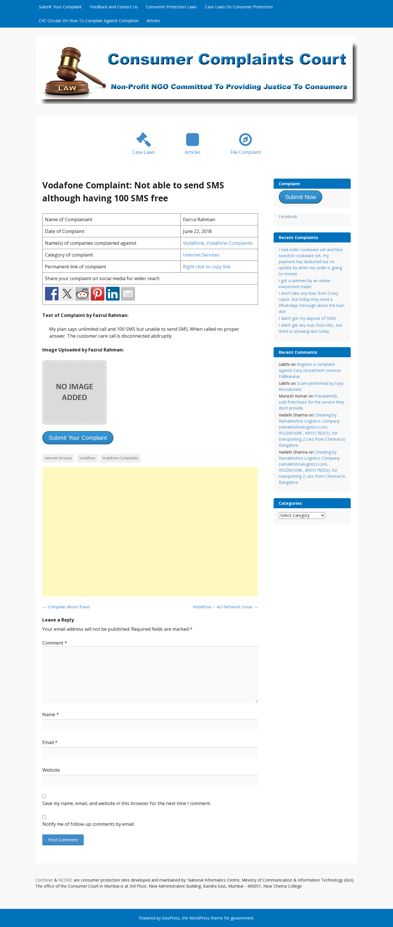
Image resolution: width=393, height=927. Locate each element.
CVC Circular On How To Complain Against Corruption (89, 20)
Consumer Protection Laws (171, 6)
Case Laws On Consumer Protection (239, 6)
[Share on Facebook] (52, 294)
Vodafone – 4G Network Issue (225, 606)
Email (50, 742)
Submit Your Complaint (60, 6)
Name (50, 714)
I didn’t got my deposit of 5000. (308, 318)
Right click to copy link (206, 266)
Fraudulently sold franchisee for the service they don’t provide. (311, 402)
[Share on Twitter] (67, 294)
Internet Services (201, 255)
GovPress (171, 918)
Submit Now (300, 197)
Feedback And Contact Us (114, 6)
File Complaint (245, 152)
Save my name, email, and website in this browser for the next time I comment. (126, 803)
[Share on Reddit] (82, 294)
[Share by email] (128, 294)
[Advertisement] (150, 532)
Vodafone (193, 243)
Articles (153, 20)
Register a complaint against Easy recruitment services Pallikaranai (310, 370)
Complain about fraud (66, 606)
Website (51, 770)
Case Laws (143, 152)
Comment (54, 643)
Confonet (44, 880)
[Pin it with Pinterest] (97, 294)
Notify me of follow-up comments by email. (88, 824)
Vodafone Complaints (229, 243)
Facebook (288, 216)
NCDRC (65, 880)
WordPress (199, 918)
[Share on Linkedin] (113, 294)
